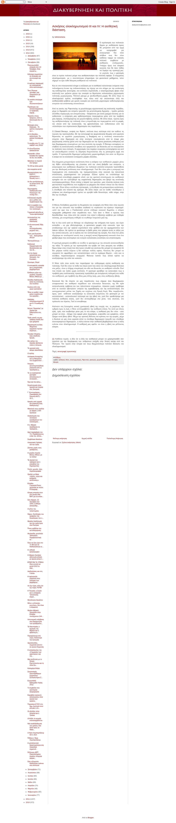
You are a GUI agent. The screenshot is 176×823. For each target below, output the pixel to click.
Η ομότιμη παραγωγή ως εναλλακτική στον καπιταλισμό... (36, 85)
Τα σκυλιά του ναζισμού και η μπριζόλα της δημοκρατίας (34, 463)
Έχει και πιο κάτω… (35, 382)
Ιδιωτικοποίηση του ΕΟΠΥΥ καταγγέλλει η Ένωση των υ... (35, 175)
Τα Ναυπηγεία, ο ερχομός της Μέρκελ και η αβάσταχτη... (34, 630)
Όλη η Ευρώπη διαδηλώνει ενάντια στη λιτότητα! (36, 763)
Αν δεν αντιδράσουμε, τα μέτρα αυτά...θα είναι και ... (35, 184)
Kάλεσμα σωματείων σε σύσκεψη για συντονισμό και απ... (35, 77)
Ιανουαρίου (32, 795)
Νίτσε (67, 360)
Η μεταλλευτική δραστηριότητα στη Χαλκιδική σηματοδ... (36, 746)
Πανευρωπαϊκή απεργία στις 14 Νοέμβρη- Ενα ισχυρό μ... (34, 68)
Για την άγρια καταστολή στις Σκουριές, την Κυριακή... (34, 256)
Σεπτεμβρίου (33, 769)
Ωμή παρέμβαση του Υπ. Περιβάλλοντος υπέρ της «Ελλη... (36, 434)
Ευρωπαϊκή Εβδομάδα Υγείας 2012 (35, 683)
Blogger (91, 818)
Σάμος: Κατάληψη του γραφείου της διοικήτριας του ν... (36, 516)
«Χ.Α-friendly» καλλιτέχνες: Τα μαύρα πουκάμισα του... (35, 137)
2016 (28, 40)
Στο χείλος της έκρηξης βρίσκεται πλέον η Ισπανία (35, 343)
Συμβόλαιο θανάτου (35, 439)
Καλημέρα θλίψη (34, 668)
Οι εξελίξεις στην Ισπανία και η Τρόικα (33, 713)
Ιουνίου (31, 779)
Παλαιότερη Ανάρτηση (115, 438)
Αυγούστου (32, 773)
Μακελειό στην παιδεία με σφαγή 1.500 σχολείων (36, 411)
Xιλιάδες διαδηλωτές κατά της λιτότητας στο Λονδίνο (35, 282)
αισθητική (62, 360)
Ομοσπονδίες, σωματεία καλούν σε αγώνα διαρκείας (36, 645)
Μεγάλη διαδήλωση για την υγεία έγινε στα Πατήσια (35, 523)
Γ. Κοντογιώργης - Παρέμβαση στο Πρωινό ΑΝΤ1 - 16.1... (34, 395)
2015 (28, 43)
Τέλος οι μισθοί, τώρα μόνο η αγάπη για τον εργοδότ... (35, 294)
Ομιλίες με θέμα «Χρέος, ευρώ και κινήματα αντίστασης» (35, 477)
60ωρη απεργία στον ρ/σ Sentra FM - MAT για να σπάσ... (35, 495)
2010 (28, 802)
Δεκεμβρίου (32, 56)
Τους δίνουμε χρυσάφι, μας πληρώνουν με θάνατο (34, 93)
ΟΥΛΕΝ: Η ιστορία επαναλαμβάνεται (35, 719)
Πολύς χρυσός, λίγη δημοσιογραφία (35, 470)
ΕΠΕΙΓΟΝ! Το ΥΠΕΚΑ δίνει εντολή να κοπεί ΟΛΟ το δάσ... (35, 565)
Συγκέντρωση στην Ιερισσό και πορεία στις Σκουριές (35, 387)
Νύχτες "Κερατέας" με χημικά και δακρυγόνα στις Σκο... (35, 311)
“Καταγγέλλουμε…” (35, 241)
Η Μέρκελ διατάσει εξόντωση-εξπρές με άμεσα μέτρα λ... (35, 557)
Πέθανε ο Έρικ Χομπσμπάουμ (34, 739)
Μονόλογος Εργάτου (35, 600)
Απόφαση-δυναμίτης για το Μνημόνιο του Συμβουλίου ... (35, 359)
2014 (28, 47)
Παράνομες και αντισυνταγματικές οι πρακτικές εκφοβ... (35, 110)
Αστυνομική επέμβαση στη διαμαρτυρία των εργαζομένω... (36, 621)
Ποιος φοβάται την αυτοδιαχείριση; (34, 529)
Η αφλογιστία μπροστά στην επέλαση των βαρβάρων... (34, 579)
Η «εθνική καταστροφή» (34, 551)
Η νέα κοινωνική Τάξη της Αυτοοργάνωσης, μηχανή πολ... (35, 227)
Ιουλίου (31, 776)
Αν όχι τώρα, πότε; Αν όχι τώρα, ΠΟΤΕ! (35, 587)
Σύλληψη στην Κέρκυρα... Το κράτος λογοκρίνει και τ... (35, 128)
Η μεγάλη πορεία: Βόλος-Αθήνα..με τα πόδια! (35, 455)
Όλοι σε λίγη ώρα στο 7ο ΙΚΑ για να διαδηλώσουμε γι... (35, 545)
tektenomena (60, 37)
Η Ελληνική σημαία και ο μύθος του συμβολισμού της (35, 200)
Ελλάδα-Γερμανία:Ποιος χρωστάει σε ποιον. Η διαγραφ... (35, 486)
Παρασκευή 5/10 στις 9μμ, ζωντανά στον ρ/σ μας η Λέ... (35, 706)
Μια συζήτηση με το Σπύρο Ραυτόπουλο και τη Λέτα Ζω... (36, 662)
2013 (28, 50)
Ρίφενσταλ (85, 360)
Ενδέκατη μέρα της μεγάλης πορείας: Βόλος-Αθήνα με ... (35, 275)
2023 (28, 34)
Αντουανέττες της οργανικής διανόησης (34, 219)
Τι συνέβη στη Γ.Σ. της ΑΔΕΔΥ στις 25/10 (36, 144)
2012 (28, 53)
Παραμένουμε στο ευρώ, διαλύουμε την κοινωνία (35, 638)
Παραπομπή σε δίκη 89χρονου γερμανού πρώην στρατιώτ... (35, 328)
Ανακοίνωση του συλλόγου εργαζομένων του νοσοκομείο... (35, 419)
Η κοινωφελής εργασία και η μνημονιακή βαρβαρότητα (36, 267)
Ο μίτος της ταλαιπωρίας (33, 510)
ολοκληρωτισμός (75, 360)
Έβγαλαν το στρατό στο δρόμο (35, 162)
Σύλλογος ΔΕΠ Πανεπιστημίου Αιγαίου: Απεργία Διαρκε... (35, 755)
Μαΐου (30, 782)
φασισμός (93, 360)
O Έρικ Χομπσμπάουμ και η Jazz (36, 734)
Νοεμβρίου (32, 59)
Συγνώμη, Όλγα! (33, 262)
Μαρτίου (31, 789)
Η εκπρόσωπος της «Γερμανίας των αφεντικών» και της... (35, 653)
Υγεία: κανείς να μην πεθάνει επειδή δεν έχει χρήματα (35, 320)
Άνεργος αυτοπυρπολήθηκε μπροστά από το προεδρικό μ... (35, 367)
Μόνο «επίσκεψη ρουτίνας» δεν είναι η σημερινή (36, 605)
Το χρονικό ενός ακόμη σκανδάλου (35, 349)
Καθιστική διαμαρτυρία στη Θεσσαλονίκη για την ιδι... (35, 247)
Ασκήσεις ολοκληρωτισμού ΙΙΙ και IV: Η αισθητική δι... (36, 302)
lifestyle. (56, 362)
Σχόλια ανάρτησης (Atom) (71, 442)
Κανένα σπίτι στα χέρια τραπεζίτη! (34, 288)
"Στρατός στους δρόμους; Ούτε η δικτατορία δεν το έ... (35, 119)
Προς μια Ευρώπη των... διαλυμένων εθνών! (35, 236)
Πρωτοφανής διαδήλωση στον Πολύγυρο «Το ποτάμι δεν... (35, 192)
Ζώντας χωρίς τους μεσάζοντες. (35, 449)
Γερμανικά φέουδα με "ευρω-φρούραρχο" (36, 213)
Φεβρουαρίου (33, 792)
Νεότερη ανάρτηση (60, 438)
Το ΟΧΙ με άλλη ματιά (35, 166)
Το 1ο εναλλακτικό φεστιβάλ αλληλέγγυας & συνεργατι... (34, 376)
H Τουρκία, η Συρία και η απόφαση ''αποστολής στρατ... (35, 594)
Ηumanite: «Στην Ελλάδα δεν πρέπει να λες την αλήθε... (35, 156)
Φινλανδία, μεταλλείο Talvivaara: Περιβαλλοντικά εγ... (35, 536)
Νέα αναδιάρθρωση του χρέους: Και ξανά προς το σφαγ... (35, 727)
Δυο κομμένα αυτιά (35, 169)
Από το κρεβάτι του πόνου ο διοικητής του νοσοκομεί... (35, 207)
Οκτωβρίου (32, 62)
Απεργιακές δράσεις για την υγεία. (35, 443)
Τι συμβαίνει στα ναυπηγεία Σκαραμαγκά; (33, 690)
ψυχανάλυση (101, 360)
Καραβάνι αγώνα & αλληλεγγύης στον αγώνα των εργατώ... (35, 698)
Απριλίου (31, 786)
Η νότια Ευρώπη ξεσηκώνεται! (34, 149)
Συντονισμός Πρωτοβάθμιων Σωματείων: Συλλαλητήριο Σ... (35, 675)
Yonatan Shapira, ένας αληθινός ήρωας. (34, 336)
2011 (28, 799)
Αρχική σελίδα (87, 438)
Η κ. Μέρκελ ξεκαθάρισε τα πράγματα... (34, 427)
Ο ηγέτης (31, 353)
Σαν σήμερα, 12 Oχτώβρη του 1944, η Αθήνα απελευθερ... (34, 503)
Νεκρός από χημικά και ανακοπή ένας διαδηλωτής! (35, 404)
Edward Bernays (111, 360)
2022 (28, 37)
